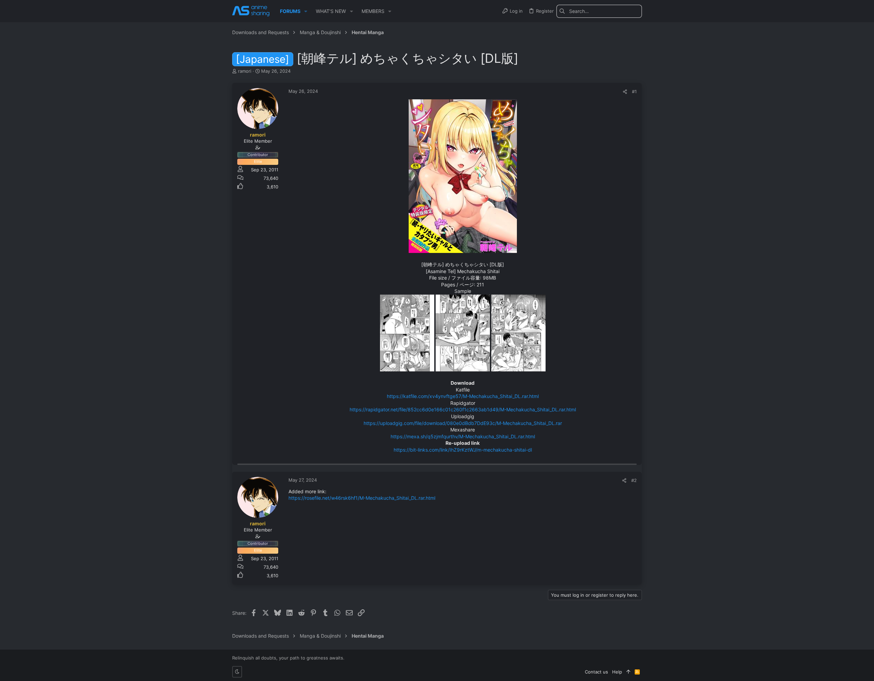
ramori (244, 71)
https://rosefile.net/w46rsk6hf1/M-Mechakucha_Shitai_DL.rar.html (361, 498)
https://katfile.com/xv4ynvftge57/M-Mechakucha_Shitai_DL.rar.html (463, 396)
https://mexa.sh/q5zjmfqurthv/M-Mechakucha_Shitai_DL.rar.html (463, 436)
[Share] (625, 91)
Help (617, 672)
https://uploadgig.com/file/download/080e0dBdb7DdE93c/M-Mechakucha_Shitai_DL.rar (463, 423)
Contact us (596, 672)
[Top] (628, 672)
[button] (305, 11)
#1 (634, 91)
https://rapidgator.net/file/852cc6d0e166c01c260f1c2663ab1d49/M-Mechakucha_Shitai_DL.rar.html (463, 409)
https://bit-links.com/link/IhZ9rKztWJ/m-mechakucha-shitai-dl (463, 450)
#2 (634, 480)
